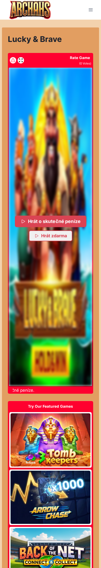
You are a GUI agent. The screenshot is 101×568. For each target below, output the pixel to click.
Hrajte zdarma (50, 439)
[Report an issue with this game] (13, 60)
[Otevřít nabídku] (90, 9)
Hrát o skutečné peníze (53, 221)
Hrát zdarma (54, 235)
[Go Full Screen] (21, 60)
